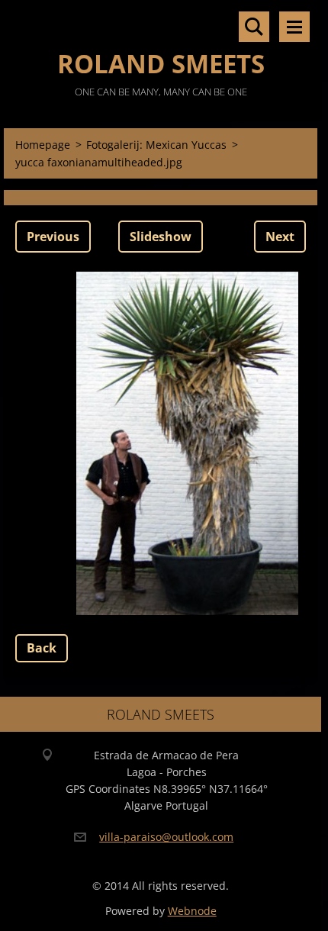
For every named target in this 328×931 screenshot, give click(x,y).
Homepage (42, 144)
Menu (294, 26)
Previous (53, 236)
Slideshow (160, 236)
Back (41, 647)
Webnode (192, 911)
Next (279, 236)
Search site (254, 26)
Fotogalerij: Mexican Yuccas (156, 144)
